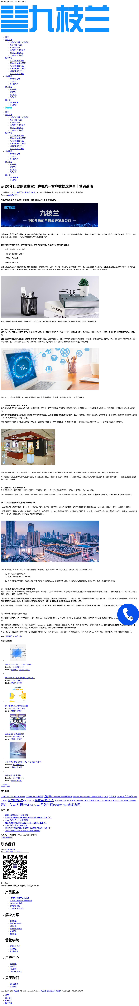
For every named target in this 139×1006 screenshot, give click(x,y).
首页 (7, 37)
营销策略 (57, 805)
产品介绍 (13, 97)
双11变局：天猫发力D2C (14, 734)
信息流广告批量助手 (17, 50)
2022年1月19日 (18, 667)
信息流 (53, 796)
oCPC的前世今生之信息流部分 (17, 820)
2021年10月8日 (18, 778)
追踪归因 (74, 804)
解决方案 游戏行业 (17, 71)
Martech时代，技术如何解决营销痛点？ (20, 678)
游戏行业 (13, 931)
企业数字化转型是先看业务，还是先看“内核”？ (23, 762)
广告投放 (128, 796)
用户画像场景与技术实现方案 (16, 706)
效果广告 (31, 800)
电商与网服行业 (16, 923)
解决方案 (8, 58)
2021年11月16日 (19, 708)
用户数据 (104, 800)
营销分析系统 (15, 48)
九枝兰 (16, 991)
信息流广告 (59, 797)
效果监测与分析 (44, 800)
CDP (2, 797)
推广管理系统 (15, 800)
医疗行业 (13, 934)
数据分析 (93, 800)
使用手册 (13, 89)
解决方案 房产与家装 (18, 68)
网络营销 (133, 800)
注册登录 (8, 108)
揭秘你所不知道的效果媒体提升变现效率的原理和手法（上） (28, 818)
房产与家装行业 (16, 929)
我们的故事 (14, 102)
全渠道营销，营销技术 (79, 796)
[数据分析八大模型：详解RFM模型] (18, 660)
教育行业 (13, 921)
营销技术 (32, 805)
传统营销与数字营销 (13, 775)
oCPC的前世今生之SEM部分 (16, 825)
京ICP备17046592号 (54, 991)
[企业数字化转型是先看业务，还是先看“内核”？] (18, 758)
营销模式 (37, 805)
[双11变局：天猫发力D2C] (18, 730)
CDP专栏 (13, 82)
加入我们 (13, 105)
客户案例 (13, 95)
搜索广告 (25, 800)
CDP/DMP (9, 796)
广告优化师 (120, 797)
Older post (5, 784)
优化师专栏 (14, 84)
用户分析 (99, 800)
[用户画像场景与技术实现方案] (18, 702)
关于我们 (8, 100)
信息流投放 (67, 797)
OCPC (17, 797)
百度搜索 (120, 800)
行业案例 (65, 805)
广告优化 (112, 797)
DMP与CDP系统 (16, 45)
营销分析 (23, 804)
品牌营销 (93, 796)
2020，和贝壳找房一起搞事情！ (17, 815)
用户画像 (115, 801)
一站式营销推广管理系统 (19, 42)
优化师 (47, 796)
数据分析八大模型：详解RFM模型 (18, 664)
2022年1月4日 (18, 680)
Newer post (5, 786)
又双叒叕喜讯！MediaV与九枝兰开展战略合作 (22, 831)
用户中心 (8, 87)
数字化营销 (70, 801)
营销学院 (8, 76)
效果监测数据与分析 (60, 801)
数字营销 (84, 801)
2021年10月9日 (18, 765)
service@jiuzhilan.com (13, 851)
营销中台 (6, 804)
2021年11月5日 (18, 737)
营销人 (14, 805)
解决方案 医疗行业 (17, 74)
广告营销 (5, 800)
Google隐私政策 (16, 972)
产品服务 (8, 40)
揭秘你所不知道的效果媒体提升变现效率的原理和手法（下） (28, 828)
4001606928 (10, 849)
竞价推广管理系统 (16, 53)
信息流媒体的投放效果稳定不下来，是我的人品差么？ (26, 823)
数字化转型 (77, 801)
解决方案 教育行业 (17, 61)
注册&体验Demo (7, 837)
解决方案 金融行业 (17, 66)
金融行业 (13, 926)
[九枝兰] (55, 31)
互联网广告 (9, 636)
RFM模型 (22, 796)
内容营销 (87, 796)
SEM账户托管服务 (17, 55)
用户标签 (109, 800)
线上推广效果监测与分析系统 (21, 901)
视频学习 (13, 92)
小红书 (106, 797)
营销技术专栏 (15, 79)
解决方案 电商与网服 (18, 63)
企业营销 (39, 797)
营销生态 (47, 804)
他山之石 (13, 969)
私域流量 (126, 801)
